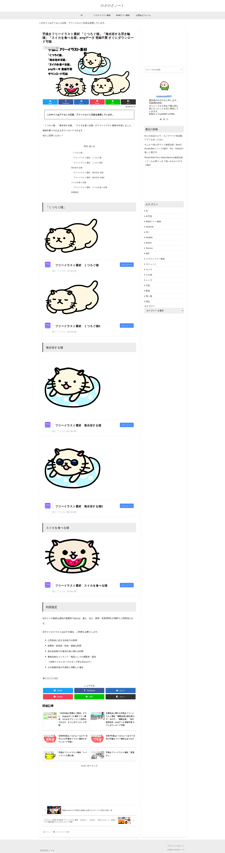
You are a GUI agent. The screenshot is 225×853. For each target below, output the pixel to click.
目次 (86, 146)
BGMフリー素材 (153, 221)
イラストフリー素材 (51, 678)
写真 (148, 285)
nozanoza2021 (164, 96)
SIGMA (149, 237)
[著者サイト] (160, 119)
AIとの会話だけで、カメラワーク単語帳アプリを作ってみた (163, 137)
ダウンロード (127, 264)
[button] (181, 69)
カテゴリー (149, 305)
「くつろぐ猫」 (77, 152)
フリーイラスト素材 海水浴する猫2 (88, 177)
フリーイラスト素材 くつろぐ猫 (87, 157)
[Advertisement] (89, 784)
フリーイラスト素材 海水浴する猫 (88, 172)
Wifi (147, 253)
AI (147, 210)
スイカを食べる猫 (78, 182)
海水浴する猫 (76, 167)
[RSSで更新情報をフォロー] (167, 119)
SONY (149, 242)
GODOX (150, 226)
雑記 (148, 301)
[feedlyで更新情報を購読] (164, 119)
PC (147, 232)
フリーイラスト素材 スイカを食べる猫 (90, 187)
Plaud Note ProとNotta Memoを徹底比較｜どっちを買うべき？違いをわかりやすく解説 (163, 161)
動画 (148, 290)
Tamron (149, 247)
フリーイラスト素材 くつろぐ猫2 (88, 162)
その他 (149, 274)
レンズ (149, 279)
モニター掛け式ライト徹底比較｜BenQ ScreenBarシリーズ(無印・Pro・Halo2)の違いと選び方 (164, 148)
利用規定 (75, 192)
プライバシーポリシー (175, 846)
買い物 (149, 295)
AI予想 (149, 216)
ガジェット (151, 263)
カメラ (149, 269)
